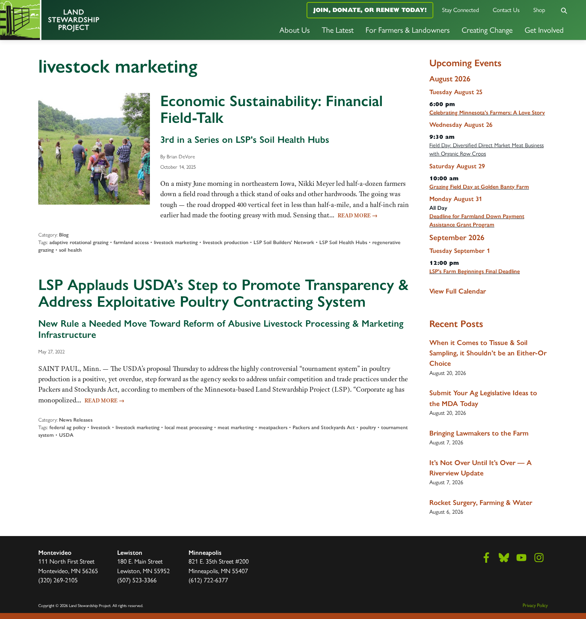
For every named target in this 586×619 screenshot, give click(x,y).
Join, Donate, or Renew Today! (370, 10)
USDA (66, 435)
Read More (358, 215)
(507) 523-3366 (137, 580)
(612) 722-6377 (208, 580)
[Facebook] (486, 557)
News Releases (75, 420)
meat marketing (236, 427)
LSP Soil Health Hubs (343, 242)
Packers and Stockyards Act (324, 427)
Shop (539, 10)
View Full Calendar (457, 291)
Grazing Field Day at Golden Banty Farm (479, 186)
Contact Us (506, 10)
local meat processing (188, 427)
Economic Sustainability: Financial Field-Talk (271, 109)
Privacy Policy (535, 605)
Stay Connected (460, 10)
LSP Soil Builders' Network (284, 242)
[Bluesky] (504, 557)
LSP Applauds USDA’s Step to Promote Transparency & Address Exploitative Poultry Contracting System (223, 293)
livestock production (225, 242)
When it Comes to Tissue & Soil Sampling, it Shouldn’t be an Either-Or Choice (488, 353)
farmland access (131, 242)
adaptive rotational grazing (78, 242)
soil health (70, 250)
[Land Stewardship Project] (97, 20)
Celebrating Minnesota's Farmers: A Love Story (487, 112)
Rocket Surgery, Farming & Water (480, 502)
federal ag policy (67, 427)
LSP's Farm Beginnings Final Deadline (474, 271)
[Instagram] (539, 557)
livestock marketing (176, 242)
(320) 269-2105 (58, 580)
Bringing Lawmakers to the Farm (479, 433)
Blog (64, 235)
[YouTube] (521, 557)
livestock (100, 427)
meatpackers (273, 427)
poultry (368, 427)
